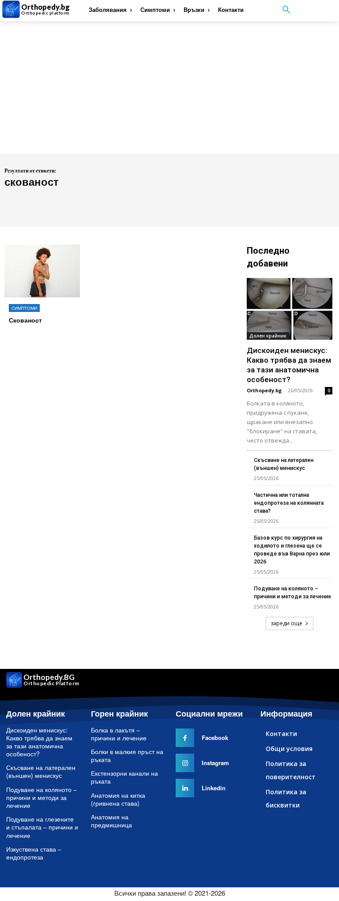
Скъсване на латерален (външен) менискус (40, 771)
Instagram (215, 762)
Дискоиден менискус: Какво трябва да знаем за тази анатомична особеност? (39, 741)
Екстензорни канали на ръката (124, 777)
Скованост (25, 319)
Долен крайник (267, 336)
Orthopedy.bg (264, 390)
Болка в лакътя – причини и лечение (119, 733)
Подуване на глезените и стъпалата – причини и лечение (42, 827)
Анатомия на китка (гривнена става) (118, 799)
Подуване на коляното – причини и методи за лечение (41, 797)
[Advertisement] (169, 87)
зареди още (286, 623)
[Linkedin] (185, 788)
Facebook (215, 737)
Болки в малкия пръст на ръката (127, 755)
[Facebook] (185, 737)
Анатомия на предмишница (111, 820)
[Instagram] (185, 763)
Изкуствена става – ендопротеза (33, 853)
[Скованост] (42, 270)
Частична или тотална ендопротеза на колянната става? (289, 503)
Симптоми (24, 308)
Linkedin (214, 788)
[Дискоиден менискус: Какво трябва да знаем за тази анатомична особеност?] (289, 309)
